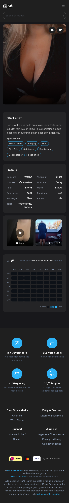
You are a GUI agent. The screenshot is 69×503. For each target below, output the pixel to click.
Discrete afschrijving (52, 415)
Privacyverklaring (51, 439)
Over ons (17, 415)
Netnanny (41, 494)
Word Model (17, 420)
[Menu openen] (63, 6)
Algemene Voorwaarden (51, 434)
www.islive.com (15, 470)
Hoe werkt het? (17, 434)
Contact (17, 439)
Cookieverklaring (51, 443)
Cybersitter (54, 494)
